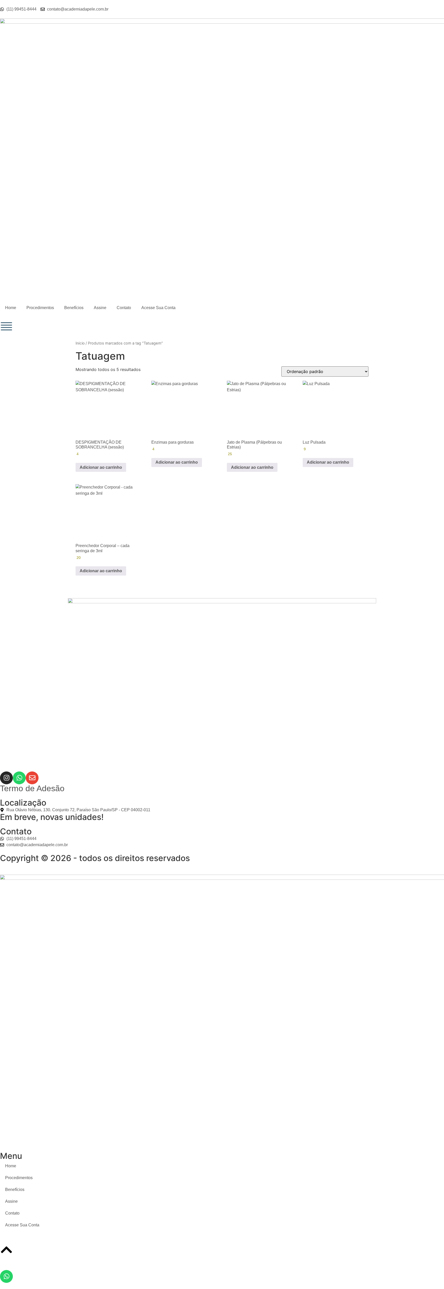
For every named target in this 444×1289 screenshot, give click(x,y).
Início (80, 343)
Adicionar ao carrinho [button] (101, 467)
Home (10, 307)
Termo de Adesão (32, 788)
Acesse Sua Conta (158, 307)
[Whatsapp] (19, 777)
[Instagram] (6, 777)
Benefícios (74, 307)
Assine (100, 307)
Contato (124, 307)
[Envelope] (32, 777)
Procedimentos (40, 307)
